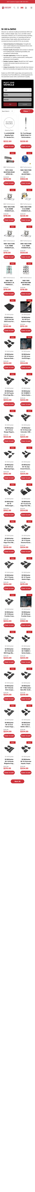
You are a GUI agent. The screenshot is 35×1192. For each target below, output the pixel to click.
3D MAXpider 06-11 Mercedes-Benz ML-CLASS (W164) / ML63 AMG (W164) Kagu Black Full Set (26, 688)
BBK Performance (9, 167)
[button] (22, 7)
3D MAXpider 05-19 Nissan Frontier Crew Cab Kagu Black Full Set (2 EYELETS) (9, 614)
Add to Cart (10, 146)
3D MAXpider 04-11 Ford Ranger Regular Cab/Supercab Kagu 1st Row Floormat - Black (9, 430)
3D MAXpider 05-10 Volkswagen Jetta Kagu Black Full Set (9, 504)
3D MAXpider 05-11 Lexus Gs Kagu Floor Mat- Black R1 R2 (9, 540)
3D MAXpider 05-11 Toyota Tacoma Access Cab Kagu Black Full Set (26, 540)
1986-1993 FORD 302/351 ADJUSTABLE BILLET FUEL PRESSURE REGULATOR (25, 172)
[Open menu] (31, 8)
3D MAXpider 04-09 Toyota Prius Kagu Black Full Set (9, 393)
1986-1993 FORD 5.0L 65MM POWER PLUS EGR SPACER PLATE (9, 209)
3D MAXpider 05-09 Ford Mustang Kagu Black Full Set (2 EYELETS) (9, 467)
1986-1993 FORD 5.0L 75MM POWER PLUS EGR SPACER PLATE (25, 246)
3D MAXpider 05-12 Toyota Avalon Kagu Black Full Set (25, 577)
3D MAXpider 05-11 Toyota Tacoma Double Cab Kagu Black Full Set (9, 577)
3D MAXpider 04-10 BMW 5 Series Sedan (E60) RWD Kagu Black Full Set (25, 393)
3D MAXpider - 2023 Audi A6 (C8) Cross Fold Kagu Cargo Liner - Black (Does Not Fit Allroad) (9, 319)
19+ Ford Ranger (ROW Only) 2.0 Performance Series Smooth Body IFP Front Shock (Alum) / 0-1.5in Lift (25, 135)
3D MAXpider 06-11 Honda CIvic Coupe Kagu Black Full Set (9, 688)
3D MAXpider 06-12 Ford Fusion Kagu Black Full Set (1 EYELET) (9, 725)
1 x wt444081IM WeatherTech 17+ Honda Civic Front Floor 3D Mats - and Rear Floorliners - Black (9, 135)
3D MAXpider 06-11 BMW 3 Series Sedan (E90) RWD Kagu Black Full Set (25, 651)
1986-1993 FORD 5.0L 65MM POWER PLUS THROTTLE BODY (25, 209)
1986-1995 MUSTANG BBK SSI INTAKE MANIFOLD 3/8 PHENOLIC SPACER (26, 283)
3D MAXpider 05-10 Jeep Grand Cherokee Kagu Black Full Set (25, 467)
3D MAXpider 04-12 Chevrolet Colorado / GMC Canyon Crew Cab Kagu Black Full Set (26, 430)
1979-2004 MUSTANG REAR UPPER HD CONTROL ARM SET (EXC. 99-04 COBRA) (9, 172)
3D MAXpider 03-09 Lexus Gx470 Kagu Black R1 (25, 356)
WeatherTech (9, 130)
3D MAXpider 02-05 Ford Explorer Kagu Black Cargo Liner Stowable (26, 319)
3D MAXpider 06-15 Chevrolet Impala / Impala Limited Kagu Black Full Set (26, 761)
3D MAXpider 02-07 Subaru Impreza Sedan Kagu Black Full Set (9, 356)
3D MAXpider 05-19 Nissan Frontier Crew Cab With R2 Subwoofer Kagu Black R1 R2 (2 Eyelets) (26, 614)
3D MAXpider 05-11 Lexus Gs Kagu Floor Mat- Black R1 (26, 504)
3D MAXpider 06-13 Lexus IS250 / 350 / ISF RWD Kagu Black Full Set (25, 725)
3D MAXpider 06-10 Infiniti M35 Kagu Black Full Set (9, 651)
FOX (25, 130)
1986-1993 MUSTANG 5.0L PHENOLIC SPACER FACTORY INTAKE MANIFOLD (9, 283)
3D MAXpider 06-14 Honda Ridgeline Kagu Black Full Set (9, 761)
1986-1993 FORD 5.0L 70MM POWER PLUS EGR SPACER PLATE (9, 246)
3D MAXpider (9, 314)
